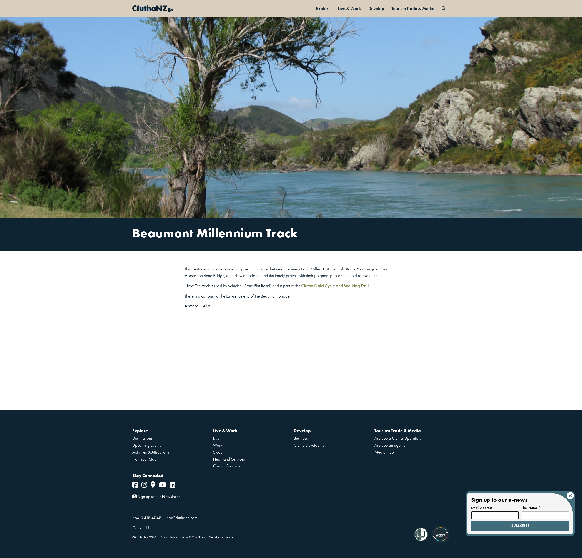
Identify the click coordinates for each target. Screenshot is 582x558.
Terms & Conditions (193, 537)
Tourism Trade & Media (412, 8)
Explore (323, 8)
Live (216, 438)
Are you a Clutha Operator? (397, 438)
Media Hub (384, 452)
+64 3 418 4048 (146, 517)
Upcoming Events (146, 445)
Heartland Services (229, 459)
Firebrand (229, 537)
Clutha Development (311, 445)
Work (217, 445)
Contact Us (141, 528)
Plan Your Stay (144, 459)
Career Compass (227, 466)
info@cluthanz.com (181, 517)
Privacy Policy (169, 537)
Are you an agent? (389, 445)
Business (301, 438)
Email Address (483, 508)
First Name (531, 508)
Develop (376, 8)
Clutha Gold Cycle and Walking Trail (335, 285)
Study (218, 452)
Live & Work (349, 8)
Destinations (142, 438)
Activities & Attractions (150, 452)
